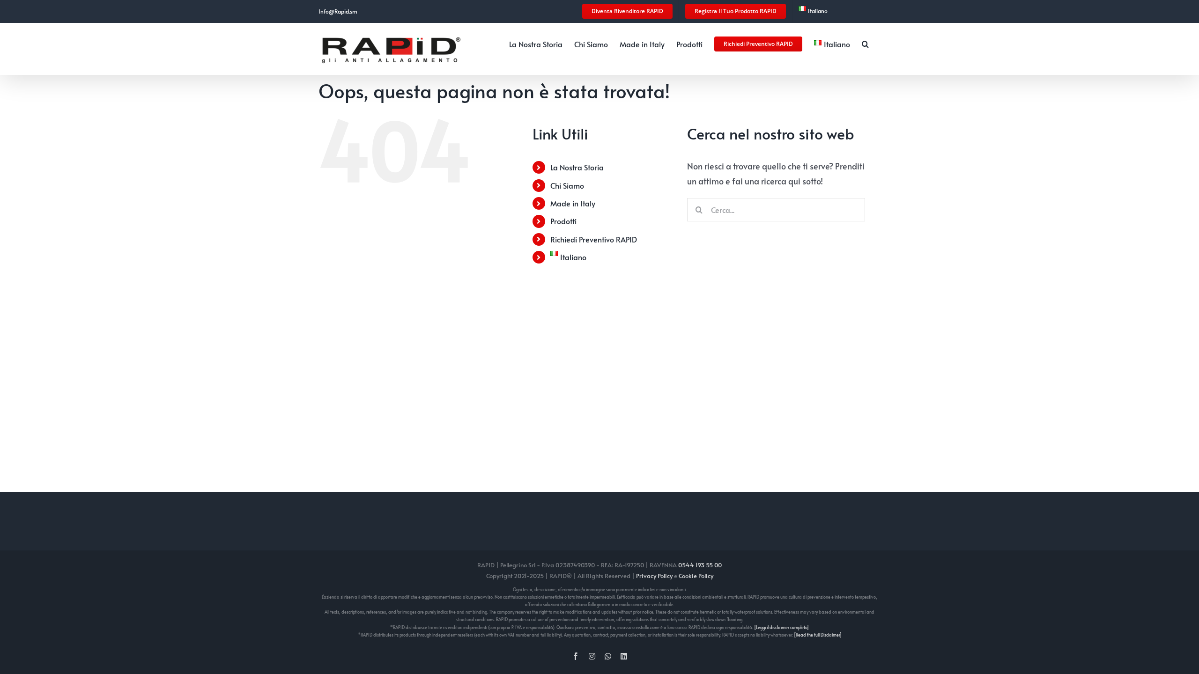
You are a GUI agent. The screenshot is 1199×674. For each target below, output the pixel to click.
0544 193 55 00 (700, 565)
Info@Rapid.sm (337, 11)
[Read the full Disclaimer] (818, 635)
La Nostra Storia (577, 167)
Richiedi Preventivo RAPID (593, 239)
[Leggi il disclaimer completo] (781, 627)
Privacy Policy (654, 575)
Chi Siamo (567, 185)
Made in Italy (572, 203)
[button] (865, 43)
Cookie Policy (696, 575)
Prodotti (563, 221)
